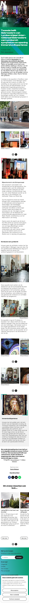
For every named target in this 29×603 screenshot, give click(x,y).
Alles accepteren (14, 590)
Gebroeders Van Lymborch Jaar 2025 (12, 61)
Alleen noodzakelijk (14, 594)
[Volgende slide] (16, 154)
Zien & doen (4, 568)
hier (9, 458)
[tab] (3, 413)
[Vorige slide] (13, 154)
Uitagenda (4, 564)
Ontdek (3, 566)
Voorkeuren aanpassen (14, 599)
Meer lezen (4, 538)
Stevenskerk (15, 59)
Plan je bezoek (5, 571)
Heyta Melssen (14, 460)
